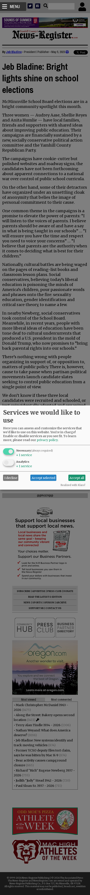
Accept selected (43, 478)
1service (24, 455)
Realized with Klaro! (73, 485)
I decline (10, 478)
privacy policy (47, 440)
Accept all (76, 478)
